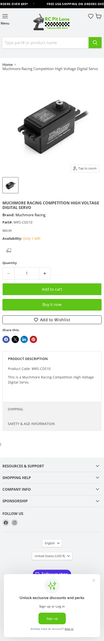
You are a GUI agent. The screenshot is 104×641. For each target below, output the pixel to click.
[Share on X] (15, 339)
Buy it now (52, 304)
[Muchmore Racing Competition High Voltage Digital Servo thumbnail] (10, 185)
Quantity (9, 263)
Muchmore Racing (30, 214)
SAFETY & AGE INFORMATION (31, 423)
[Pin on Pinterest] (33, 339)
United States (50, 556)
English (50, 543)
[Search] (95, 42)
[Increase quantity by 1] (45, 273)
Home (7, 65)
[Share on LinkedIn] (24, 339)
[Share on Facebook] (6, 339)
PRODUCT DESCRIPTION (28, 358)
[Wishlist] (90, 16)
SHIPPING (15, 409)
